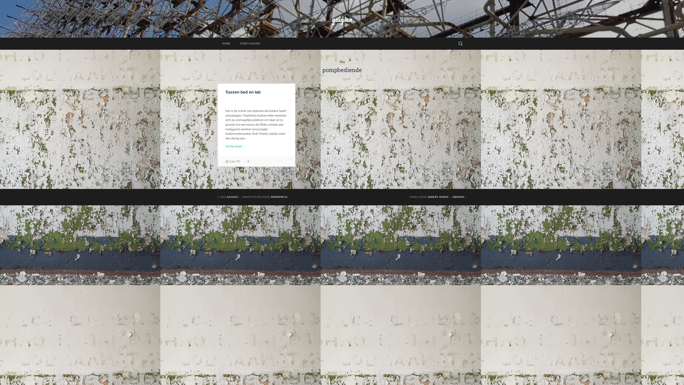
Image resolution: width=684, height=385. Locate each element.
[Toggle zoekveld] (461, 44)
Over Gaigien (250, 43)
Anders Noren (438, 197)
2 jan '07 (235, 161)
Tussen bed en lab (243, 92)
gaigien (342, 18)
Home (226, 43)
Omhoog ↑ (460, 197)
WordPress (279, 197)
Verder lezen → (235, 146)
